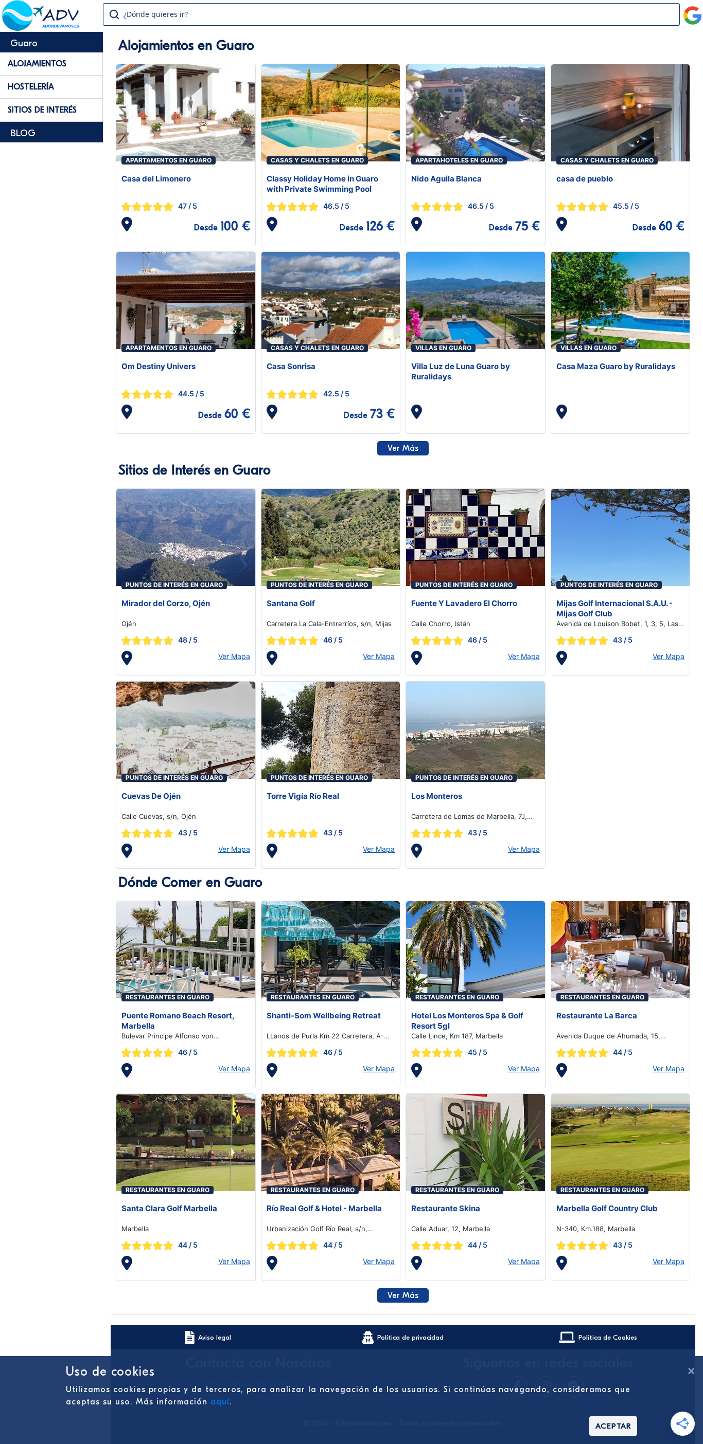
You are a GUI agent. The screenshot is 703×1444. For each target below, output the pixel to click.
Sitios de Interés (42, 110)
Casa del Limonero (156, 179)
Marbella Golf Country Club (607, 1208)
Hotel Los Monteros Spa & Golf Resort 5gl (467, 1021)
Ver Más (403, 448)
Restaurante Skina (445, 1208)
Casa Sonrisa (291, 366)
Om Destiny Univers (158, 366)
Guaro (24, 43)
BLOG (23, 133)
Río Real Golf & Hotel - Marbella (324, 1208)
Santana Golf (291, 603)
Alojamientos (37, 63)
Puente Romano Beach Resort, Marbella (177, 1021)
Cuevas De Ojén (151, 796)
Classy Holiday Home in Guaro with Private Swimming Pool (322, 184)
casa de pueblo (584, 179)
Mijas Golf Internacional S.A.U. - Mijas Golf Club (614, 608)
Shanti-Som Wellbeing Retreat (324, 1015)
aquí (220, 1401)
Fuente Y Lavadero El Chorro (464, 603)
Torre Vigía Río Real (303, 796)
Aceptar (613, 1426)
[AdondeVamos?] (41, 28)
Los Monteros (436, 796)
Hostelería (31, 87)
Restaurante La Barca (596, 1015)
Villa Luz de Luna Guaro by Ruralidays (460, 371)
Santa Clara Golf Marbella (169, 1208)
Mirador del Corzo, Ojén (165, 603)
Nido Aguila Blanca (446, 179)
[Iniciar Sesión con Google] (692, 11)
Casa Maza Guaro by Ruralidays (615, 366)
